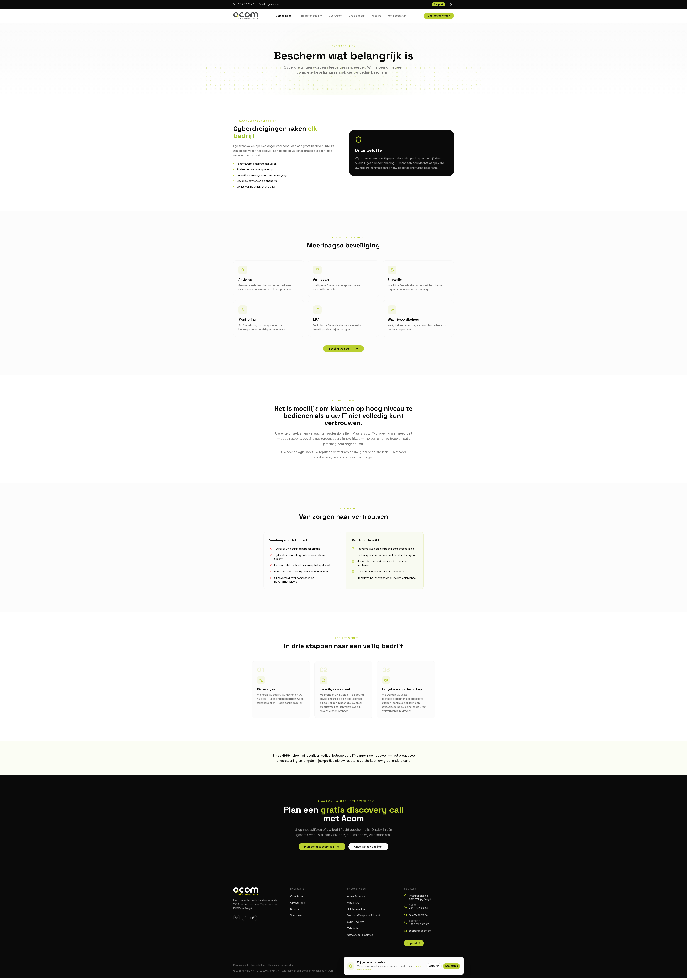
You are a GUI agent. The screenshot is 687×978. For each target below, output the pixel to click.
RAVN (330, 970)
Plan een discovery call (319, 846)
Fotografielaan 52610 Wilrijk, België (420, 897)
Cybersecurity (355, 921)
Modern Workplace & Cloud (363, 915)
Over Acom (335, 15)
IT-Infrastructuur (356, 909)
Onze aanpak (357, 15)
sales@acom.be (271, 4)
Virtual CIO (353, 902)
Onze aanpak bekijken (368, 846)
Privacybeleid (240, 965)
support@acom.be (420, 930)
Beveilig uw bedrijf (340, 348)
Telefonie (353, 928)
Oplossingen (284, 15)
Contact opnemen (438, 15)
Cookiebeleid (258, 965)
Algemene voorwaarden (280, 965)
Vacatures (296, 915)
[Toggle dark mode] (451, 4)
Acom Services (356, 896)
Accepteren (451, 966)
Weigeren (434, 966)
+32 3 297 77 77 (419, 924)
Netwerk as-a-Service (360, 934)
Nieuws (376, 15)
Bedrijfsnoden (310, 15)
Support (438, 4)
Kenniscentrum (397, 15)
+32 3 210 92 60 (245, 4)
